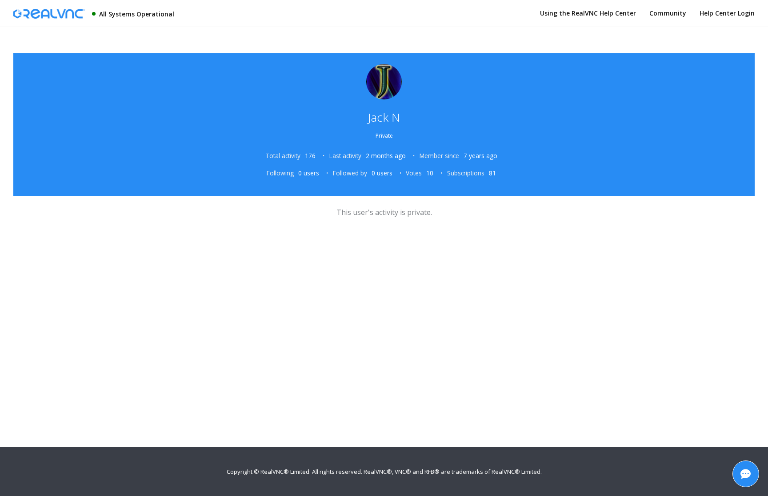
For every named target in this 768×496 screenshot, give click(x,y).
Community (667, 13)
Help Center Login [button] (727, 13)
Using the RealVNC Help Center (588, 13)
